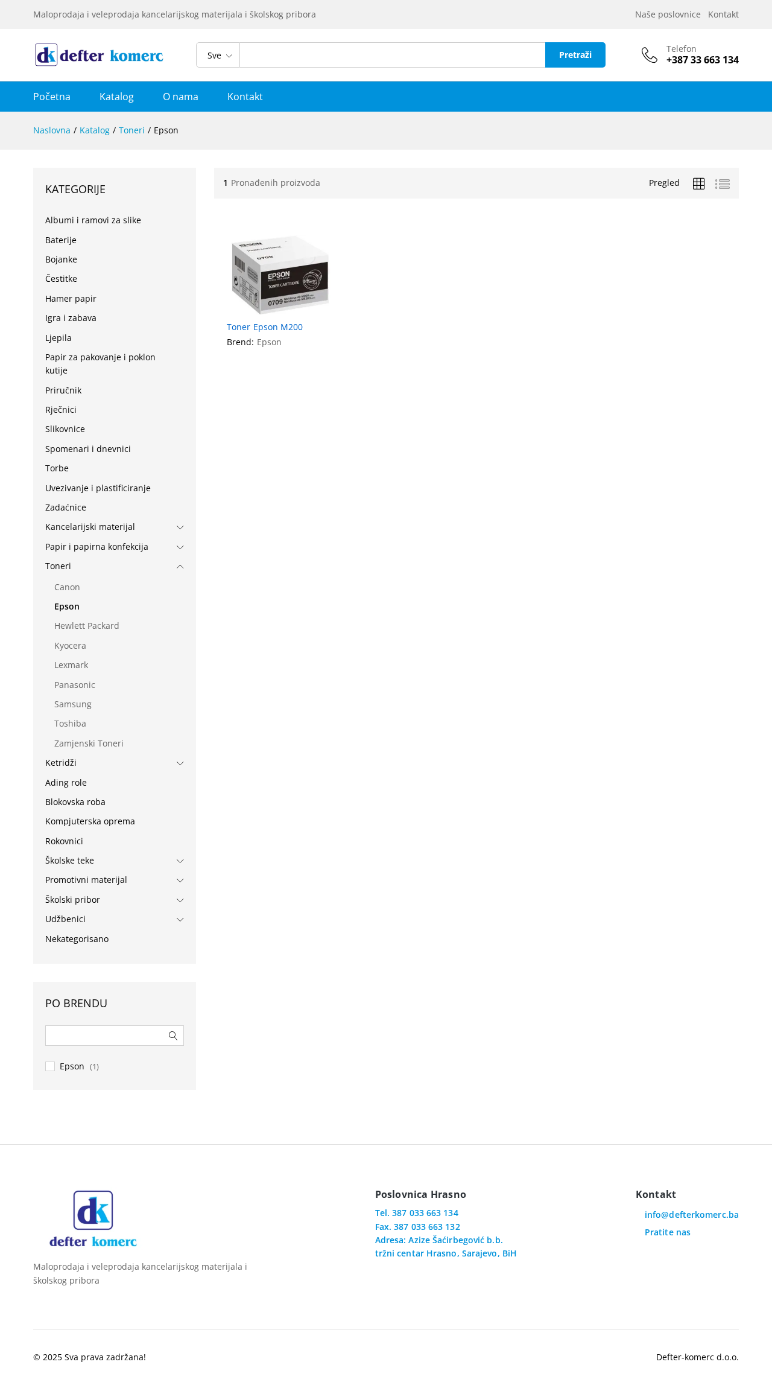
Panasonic (74, 684)
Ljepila (58, 337)
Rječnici (61, 409)
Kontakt (723, 14)
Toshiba (70, 723)
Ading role (66, 782)
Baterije (61, 240)
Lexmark (71, 664)
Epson (269, 342)
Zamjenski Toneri (89, 743)
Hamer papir (70, 298)
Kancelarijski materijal (90, 526)
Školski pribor (72, 899)
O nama (180, 96)
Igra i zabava (70, 317)
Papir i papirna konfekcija (96, 546)
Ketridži (61, 762)
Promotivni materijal (86, 879)
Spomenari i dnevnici (88, 448)
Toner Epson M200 (265, 327)
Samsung (73, 704)
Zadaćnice (65, 507)
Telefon (681, 49)
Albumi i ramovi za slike (93, 220)
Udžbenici (65, 919)
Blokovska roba (75, 801)
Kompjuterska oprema (90, 821)
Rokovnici (64, 841)
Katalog (117, 96)
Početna (52, 96)
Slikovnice (65, 429)
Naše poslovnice (670, 14)
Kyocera (70, 645)
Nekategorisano (77, 938)
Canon (67, 587)
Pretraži (575, 54)
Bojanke (61, 259)
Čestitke (61, 278)
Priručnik (63, 390)
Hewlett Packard (86, 625)
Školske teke (69, 860)
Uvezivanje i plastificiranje (98, 488)
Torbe (57, 468)
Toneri (58, 566)
